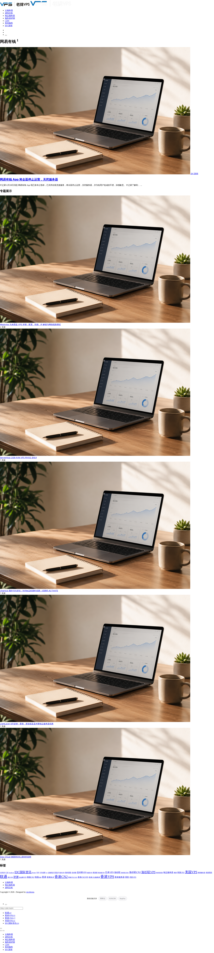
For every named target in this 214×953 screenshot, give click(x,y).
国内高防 (68, 872)
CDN (7, 21)
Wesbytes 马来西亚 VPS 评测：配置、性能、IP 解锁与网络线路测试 (30, 324)
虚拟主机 (9, 13)
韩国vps (38, 877)
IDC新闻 (8, 26)
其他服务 (9, 23)
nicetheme (30, 892)
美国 (175, 872)
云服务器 (9, 10)
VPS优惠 (42, 872)
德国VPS (89, 872)
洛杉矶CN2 (135, 872)
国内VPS (62, 872)
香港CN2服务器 (94, 877)
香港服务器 (120, 877)
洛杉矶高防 (159, 872)
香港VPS (107, 877)
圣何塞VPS (82, 872)
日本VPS (109, 872)
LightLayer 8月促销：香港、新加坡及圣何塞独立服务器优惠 (26, 723)
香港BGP (50, 877)
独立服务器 (10, 16)
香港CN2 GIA (72, 877)
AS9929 (2, 872)
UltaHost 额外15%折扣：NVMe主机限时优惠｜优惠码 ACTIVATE (29, 590)
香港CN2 (61, 877)
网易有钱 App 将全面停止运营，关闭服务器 (29, 179)
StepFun (122, 898)
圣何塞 (74, 872)
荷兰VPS (10, 877)
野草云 (102, 898)
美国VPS (191, 872)
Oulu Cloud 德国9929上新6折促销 (15, 857)
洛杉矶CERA (125, 872)
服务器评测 (10, 18)
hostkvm (11, 872)
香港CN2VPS (83, 877)
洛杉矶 (117, 872)
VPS (37, 872)
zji (46, 872)
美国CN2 (181, 872)
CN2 (7, 872)
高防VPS (133, 877)
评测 (16, 877)
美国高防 (209, 872)
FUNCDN (112, 898)
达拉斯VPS (22, 877)
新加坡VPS (101, 872)
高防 (127, 877)
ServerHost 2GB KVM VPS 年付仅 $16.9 (18, 457)
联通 (3, 877)
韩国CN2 (30, 877)
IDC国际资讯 (22, 872)
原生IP (56, 872)
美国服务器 (201, 872)
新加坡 (95, 872)
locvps (34, 872)
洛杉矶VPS (148, 872)
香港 (44, 877)
